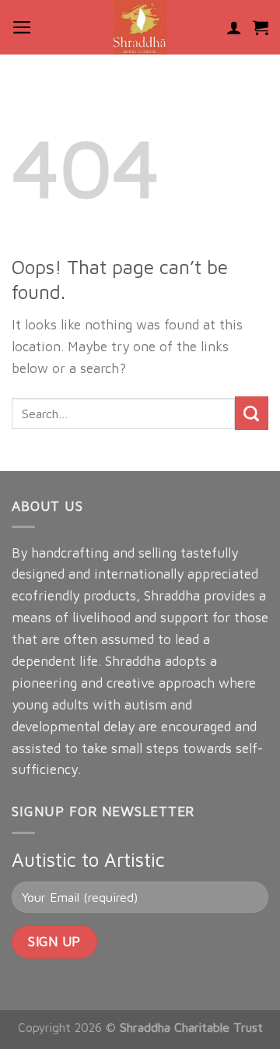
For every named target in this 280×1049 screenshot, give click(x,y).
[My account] (234, 27)
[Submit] (251, 413)
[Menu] (22, 27)
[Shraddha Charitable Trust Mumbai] (140, 27)
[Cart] (260, 27)
